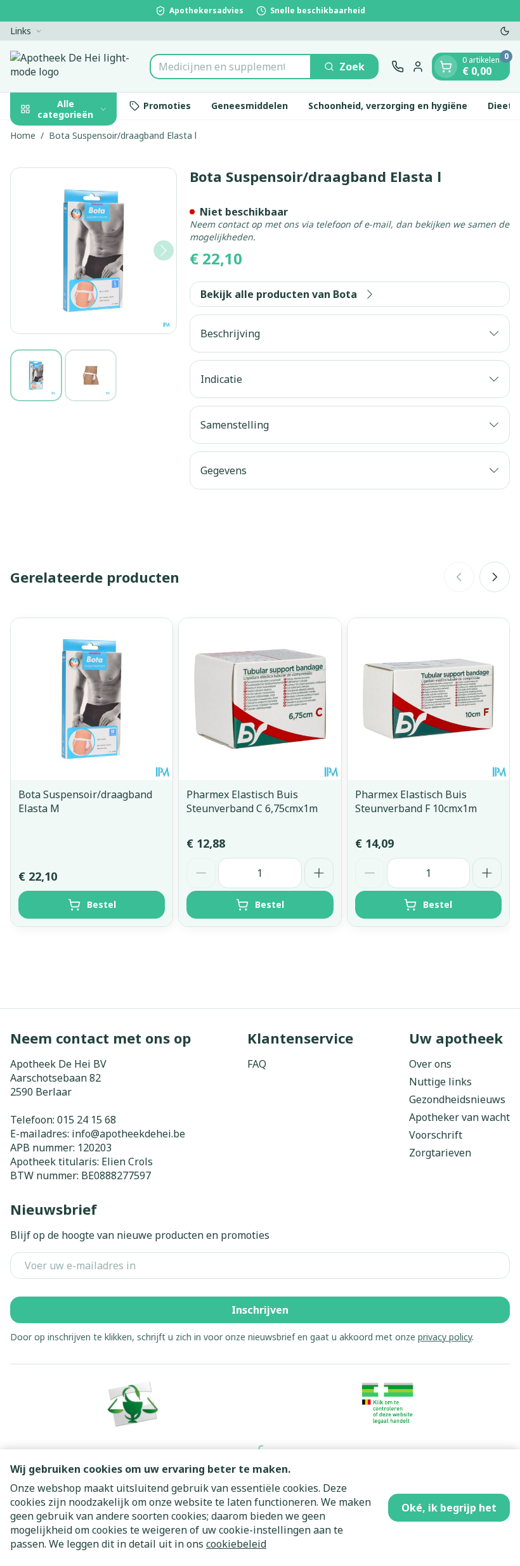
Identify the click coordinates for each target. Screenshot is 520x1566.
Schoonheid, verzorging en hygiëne (387, 106)
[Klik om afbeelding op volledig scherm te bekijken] (93, 250)
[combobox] (230, 66)
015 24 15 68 (86, 1120)
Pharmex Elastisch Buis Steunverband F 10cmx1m (416, 801)
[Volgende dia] (494, 577)
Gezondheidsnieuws (457, 1099)
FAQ (256, 1064)
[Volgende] (163, 250)
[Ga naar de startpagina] (73, 66)
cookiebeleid (236, 1544)
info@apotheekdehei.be (128, 1134)
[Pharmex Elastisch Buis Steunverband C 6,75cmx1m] (260, 699)
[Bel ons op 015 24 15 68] (397, 66)
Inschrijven (260, 1310)
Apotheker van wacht (459, 1117)
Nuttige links (440, 1082)
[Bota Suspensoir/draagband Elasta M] (91, 699)
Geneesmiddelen (249, 106)
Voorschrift (435, 1135)
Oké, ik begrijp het (449, 1508)
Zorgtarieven (440, 1153)
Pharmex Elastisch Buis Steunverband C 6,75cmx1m (252, 801)
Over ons (430, 1064)
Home (23, 135)
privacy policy (445, 1337)
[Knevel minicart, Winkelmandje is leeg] (445, 66)
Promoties (167, 106)
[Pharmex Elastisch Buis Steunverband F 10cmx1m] (428, 699)
